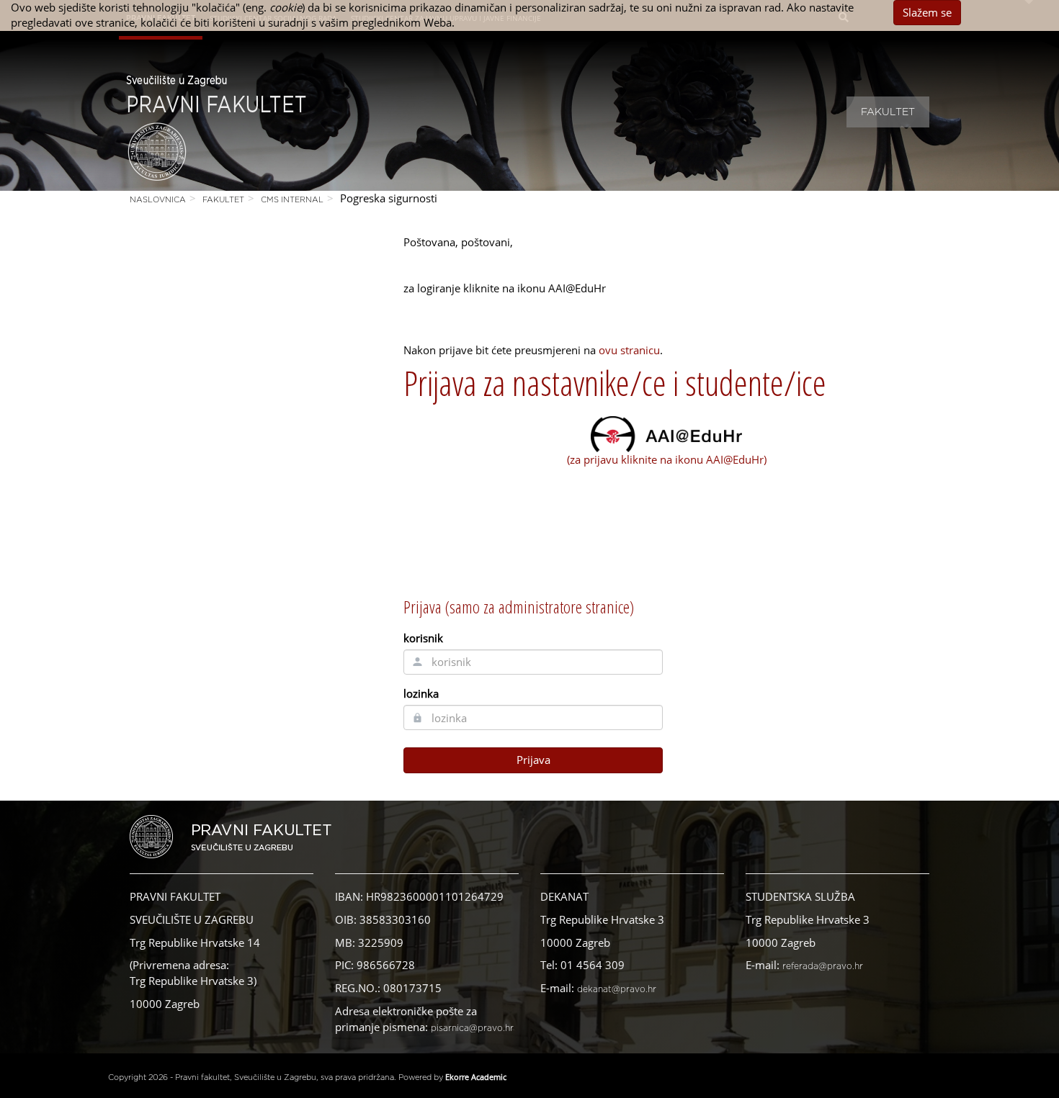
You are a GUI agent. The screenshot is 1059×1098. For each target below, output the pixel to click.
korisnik (423, 638)
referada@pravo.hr (822, 966)
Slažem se (927, 12)
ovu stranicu (629, 350)
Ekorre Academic (475, 1076)
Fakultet (888, 112)
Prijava (533, 759)
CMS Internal (292, 200)
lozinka (421, 693)
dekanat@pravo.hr (616, 989)
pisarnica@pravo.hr (472, 1028)
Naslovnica (158, 200)
